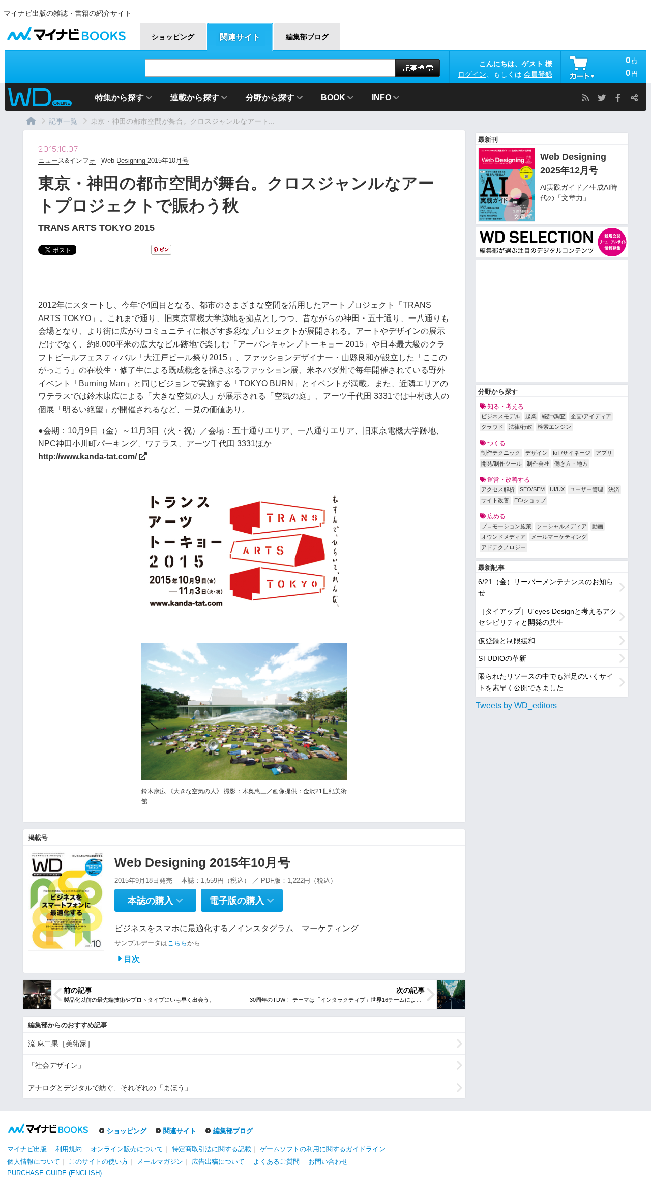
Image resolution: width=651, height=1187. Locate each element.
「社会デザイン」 (56, 1065)
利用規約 (68, 1149)
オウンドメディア (503, 537)
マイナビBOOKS (66, 31)
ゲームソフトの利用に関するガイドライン (323, 1149)
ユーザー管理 (586, 489)
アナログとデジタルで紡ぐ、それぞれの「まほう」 (110, 1088)
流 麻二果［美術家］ (61, 1043)
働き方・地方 (571, 463)
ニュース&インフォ (67, 160)
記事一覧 (63, 121)
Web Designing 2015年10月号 (145, 160)
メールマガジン (160, 1161)
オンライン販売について (127, 1149)
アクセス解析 (498, 489)
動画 (597, 526)
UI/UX (557, 489)
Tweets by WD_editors (516, 705)
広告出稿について (218, 1161)
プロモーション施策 (506, 526)
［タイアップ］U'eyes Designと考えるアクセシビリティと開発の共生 (547, 616)
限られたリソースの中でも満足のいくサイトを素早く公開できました (545, 681)
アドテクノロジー (503, 547)
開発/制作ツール (501, 463)
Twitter (602, 98)
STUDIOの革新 (502, 658)
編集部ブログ (233, 1131)
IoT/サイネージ (571, 453)
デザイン (536, 453)
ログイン (472, 74)
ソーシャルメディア (562, 526)
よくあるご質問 (276, 1161)
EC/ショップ (530, 500)
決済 (613, 489)
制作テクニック (500, 453)
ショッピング (126, 1131)
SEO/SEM (532, 489)
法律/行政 (520, 427)
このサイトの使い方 (98, 1161)
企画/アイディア (591, 416)
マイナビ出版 (27, 1149)
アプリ (604, 453)
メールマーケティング (559, 537)
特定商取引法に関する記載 (211, 1149)
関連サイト (179, 1131)
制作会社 (538, 463)
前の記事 (78, 990)
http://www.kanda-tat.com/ (87, 456)
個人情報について (33, 1161)
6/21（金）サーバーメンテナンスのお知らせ (545, 587)
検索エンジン (554, 427)
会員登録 (538, 74)
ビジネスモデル (500, 416)
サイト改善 (495, 500)
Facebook (618, 98)
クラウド (492, 427)
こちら (177, 943)
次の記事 (410, 990)
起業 (531, 416)
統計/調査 (554, 416)
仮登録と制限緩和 (506, 640)
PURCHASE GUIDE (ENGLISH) (54, 1173)
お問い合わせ (328, 1161)
